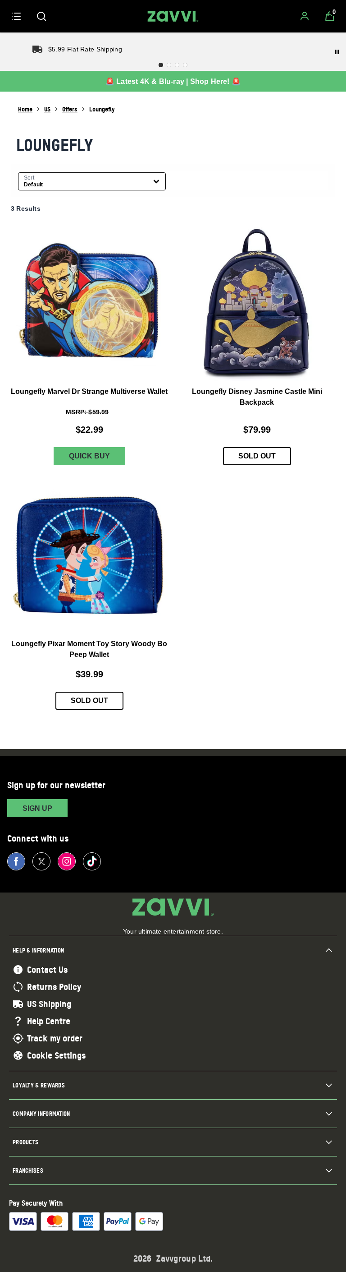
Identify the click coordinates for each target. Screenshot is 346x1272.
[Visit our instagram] (67, 861)
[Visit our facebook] (16, 861)
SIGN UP (37, 808)
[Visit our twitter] (41, 861)
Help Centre (48, 1021)
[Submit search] (41, 16)
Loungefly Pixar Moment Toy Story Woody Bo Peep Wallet (89, 648)
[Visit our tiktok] (92, 861)
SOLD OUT (257, 456)
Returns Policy (54, 986)
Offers (69, 109)
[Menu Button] (16, 16)
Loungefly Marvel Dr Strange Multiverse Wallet (89, 391)
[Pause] (337, 52)
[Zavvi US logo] (173, 16)
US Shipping (49, 1004)
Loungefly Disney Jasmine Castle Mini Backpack (257, 397)
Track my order (54, 1038)
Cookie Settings (56, 1055)
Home (25, 109)
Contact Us (47, 969)
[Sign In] (304, 16)
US (47, 109)
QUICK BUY (89, 456)
